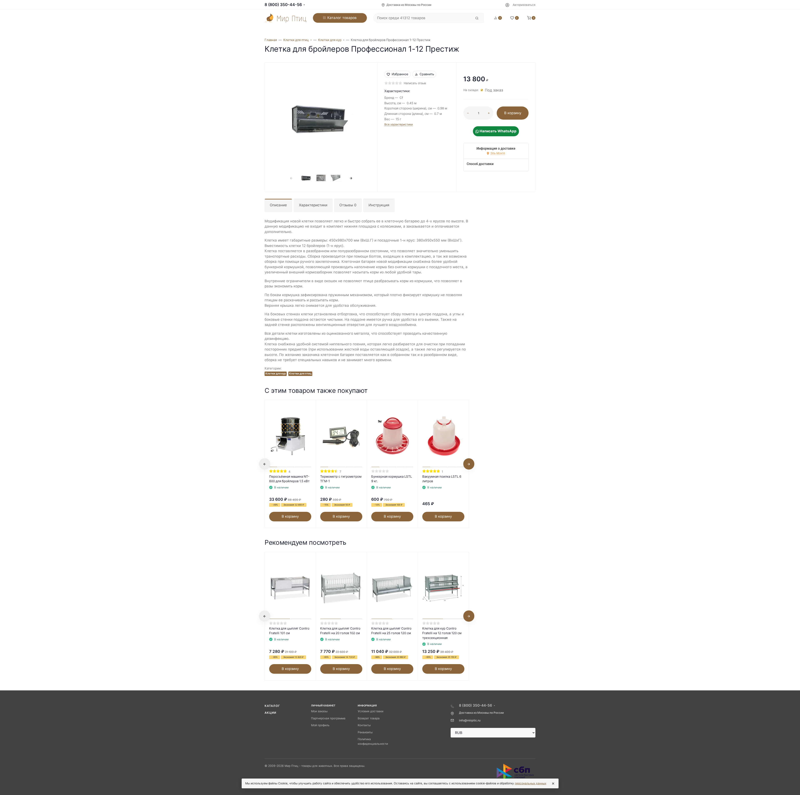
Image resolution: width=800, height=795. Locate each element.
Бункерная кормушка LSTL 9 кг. (391, 478)
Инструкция (379, 205)
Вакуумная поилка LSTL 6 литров (441, 478)
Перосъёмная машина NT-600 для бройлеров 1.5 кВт (289, 478)
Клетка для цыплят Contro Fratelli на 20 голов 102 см (340, 630)
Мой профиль (320, 725)
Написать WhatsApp (497, 131)
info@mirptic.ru (469, 720)
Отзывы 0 (347, 205)
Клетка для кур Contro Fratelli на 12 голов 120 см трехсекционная (441, 633)
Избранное (400, 74)
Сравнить (427, 74)
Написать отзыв (415, 83)
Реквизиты (365, 732)
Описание (278, 205)
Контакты (364, 725)
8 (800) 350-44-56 (283, 4)
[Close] (553, 783)
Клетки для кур (275, 373)
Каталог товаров (342, 18)
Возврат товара (369, 718)
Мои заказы (319, 711)
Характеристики (313, 205)
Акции (270, 712)
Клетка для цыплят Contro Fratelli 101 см (289, 630)
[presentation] (291, 178)
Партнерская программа (328, 718)
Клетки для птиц (300, 373)
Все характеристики (398, 124)
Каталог (272, 705)
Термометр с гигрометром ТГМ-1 (340, 478)
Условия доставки (370, 711)
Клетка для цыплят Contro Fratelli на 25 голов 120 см (391, 630)
